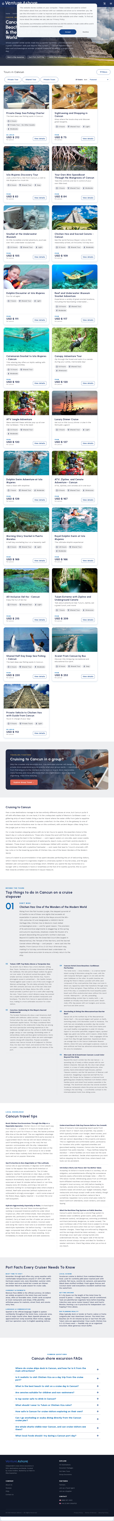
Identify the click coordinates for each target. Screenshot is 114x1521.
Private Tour (13, 80)
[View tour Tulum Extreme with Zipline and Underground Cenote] (74, 609)
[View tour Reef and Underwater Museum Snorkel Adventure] (74, 307)
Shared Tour (31, 80)
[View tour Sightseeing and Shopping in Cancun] (74, 126)
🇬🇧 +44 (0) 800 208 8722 (68, 1503)
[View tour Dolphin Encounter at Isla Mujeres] (26, 307)
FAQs (7, 1491)
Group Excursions (65, 1474)
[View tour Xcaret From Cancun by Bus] (74, 666)
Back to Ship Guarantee (15, 57)
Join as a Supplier (65, 1491)
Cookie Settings (57, 1519)
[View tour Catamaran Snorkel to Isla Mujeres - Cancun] (26, 370)
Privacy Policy (78, 1512)
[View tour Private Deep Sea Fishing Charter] (26, 126)
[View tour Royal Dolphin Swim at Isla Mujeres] (74, 548)
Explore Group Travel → (24, 782)
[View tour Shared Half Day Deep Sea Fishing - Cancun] (26, 666)
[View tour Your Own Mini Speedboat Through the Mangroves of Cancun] (74, 186)
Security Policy (103, 1512)
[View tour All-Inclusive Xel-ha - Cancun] (26, 609)
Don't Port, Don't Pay (36, 57)
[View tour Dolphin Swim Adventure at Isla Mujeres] (26, 490)
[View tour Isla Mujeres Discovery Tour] (26, 186)
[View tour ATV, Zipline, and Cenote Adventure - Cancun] (74, 490)
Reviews (9, 1488)
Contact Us (10, 1494)
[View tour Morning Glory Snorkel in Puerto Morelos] (26, 548)
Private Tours (49, 80)
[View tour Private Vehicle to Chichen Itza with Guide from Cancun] (26, 723)
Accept (68, 32)
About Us (9, 1485)
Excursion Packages (66, 1468)
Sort (85, 79)
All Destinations (65, 1465)
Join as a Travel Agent (67, 1488)
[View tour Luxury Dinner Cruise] (74, 431)
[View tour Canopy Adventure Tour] (74, 370)
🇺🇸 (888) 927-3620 (65, 1500)
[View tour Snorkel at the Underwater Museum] (26, 246)
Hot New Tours (64, 1471)
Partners (62, 1485)
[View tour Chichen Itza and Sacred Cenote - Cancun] (74, 246)
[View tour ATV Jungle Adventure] (26, 431)
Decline (86, 32)
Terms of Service (90, 1512)
